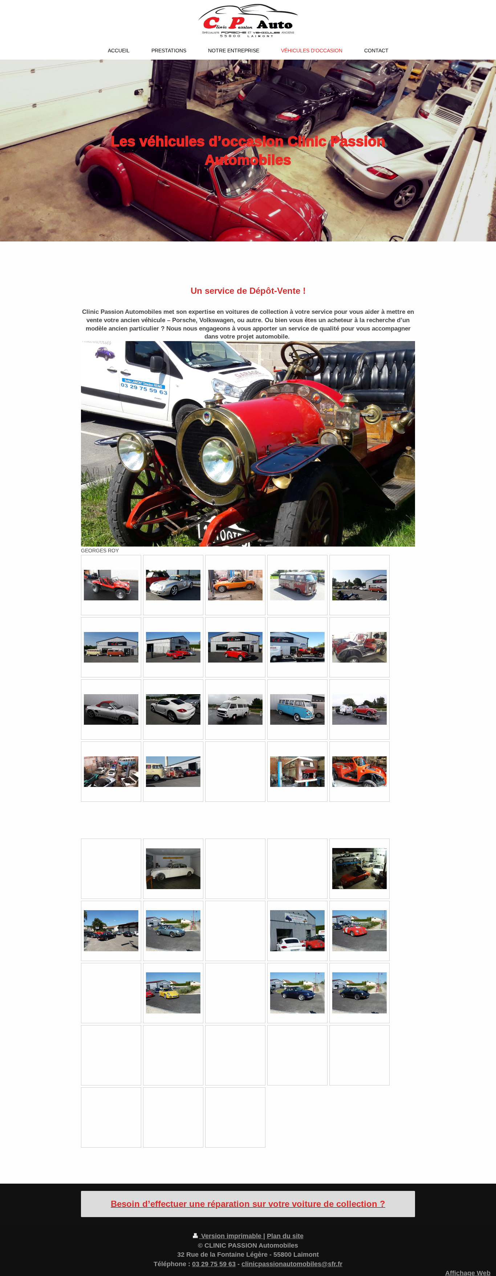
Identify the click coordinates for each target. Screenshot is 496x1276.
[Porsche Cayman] (173, 709)
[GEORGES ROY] (248, 444)
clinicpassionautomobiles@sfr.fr (291, 1264)
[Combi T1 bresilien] (297, 709)
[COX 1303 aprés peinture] (359, 771)
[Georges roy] (297, 647)
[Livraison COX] (359, 709)
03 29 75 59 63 (214, 1264)
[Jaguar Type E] (173, 647)
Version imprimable (231, 1236)
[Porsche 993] (173, 585)
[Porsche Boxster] (111, 709)
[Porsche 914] (235, 585)
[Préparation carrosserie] (359, 647)
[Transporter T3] (235, 709)
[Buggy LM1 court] (111, 585)
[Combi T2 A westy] (297, 771)
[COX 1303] (235, 647)
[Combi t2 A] (297, 585)
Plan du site (285, 1236)
